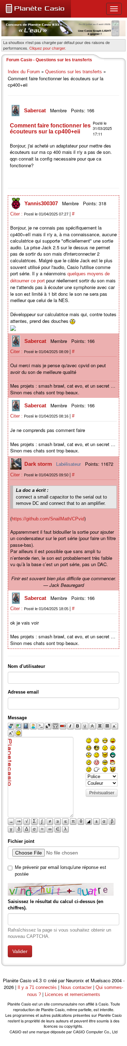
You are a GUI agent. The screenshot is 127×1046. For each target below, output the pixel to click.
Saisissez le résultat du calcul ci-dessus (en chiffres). (55, 905)
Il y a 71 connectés (38, 987)
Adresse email (23, 692)
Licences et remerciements (72, 994)
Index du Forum (24, 71)
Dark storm (38, 464)
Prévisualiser (101, 792)
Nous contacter (76, 987)
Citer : (17, 214)
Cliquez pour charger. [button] (47, 48)
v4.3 (37, 980)
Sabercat (35, 110)
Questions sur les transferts (73, 71)
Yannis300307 (41, 203)
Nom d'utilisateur (26, 666)
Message (17, 717)
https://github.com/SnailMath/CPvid (48, 518)
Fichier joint (21, 841)
